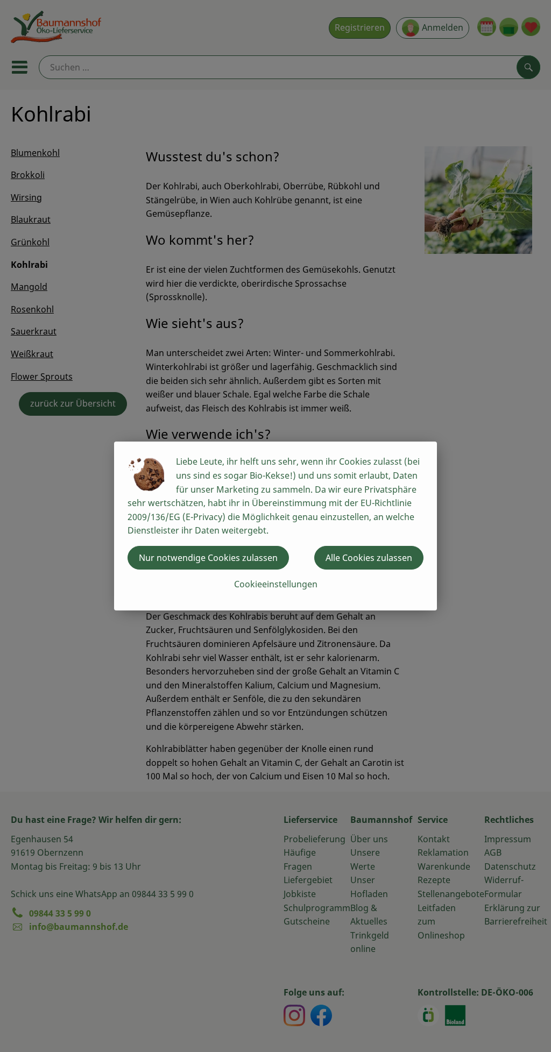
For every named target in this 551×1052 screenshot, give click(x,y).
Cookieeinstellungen (275, 584)
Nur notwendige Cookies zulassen (208, 558)
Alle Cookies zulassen (369, 558)
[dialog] (275, 526)
